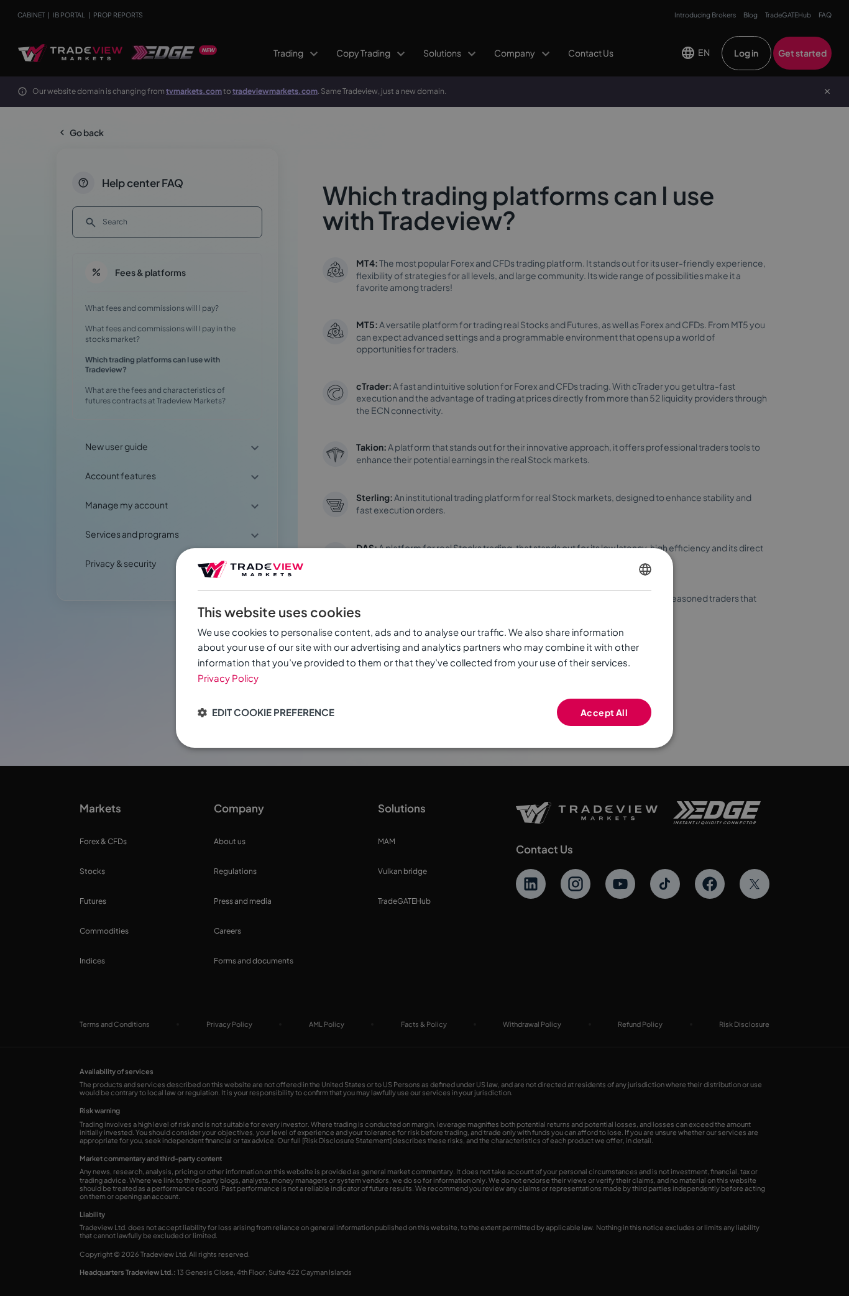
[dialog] (424, 648)
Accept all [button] (604, 712)
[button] (266, 712)
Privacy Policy (228, 678)
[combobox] (645, 569)
